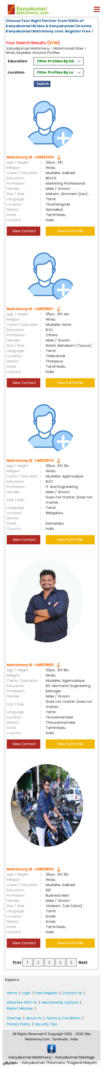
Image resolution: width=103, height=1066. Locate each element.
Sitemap (14, 1018)
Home (12, 992)
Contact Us (72, 992)
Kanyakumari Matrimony (28, 48)
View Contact (23, 231)
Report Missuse (20, 1008)
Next (83, 962)
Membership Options (60, 1002)
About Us (34, 1018)
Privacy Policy (18, 1024)
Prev (17, 962)
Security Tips (46, 1024)
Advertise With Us (22, 1002)
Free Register (46, 992)
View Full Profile (70, 231)
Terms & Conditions (63, 1018)
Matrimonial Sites (69, 48)
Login (26, 992)
